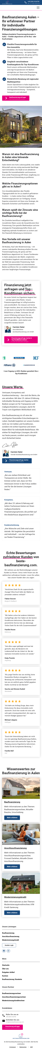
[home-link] (7, 2)
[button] (37, 7)
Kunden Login (9, 945)
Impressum (12, 1047)
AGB (31, 1047)
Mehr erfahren (12, 818)
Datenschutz (22, 1047)
